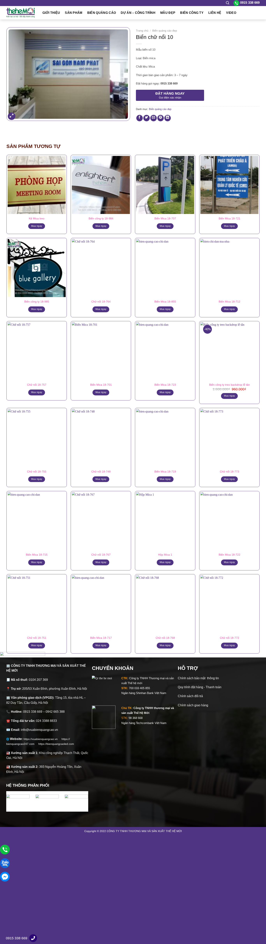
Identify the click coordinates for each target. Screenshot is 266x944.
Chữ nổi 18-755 (36, 471)
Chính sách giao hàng (193, 705)
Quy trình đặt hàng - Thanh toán (199, 687)
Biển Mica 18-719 (165, 471)
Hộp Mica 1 (165, 554)
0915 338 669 (16, 938)
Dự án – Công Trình (138, 12)
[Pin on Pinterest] (160, 118)
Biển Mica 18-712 (229, 301)
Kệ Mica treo (36, 218)
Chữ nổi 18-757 (36, 384)
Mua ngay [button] (229, 396)
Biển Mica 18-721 (229, 218)
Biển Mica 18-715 (37, 554)
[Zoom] (11, 116)
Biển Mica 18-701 (101, 384)
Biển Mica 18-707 (165, 218)
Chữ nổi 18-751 (36, 637)
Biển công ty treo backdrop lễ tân (229, 384)
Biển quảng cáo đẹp (164, 30)
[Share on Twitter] (146, 118)
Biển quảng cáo (101, 12)
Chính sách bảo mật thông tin (198, 678)
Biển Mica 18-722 (229, 554)
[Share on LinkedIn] (167, 118)
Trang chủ (142, 30)
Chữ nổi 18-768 (165, 637)
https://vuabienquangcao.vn (43, 739)
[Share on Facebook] (139, 118)
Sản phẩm (73, 12)
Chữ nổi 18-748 (101, 471)
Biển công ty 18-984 (101, 218)
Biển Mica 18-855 (165, 301)
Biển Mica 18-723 (165, 384)
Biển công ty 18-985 (36, 301)
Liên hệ (214, 12)
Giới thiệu (51, 12)
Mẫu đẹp (167, 12)
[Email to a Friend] (153, 118)
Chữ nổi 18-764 (101, 301)
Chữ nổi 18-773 (229, 471)
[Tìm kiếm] (227, 3)
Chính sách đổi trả (190, 696)
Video (231, 12)
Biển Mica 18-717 (101, 637)
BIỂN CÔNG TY (191, 12)
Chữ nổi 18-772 (229, 637)
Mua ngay (36, 226)
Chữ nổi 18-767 (101, 554)
